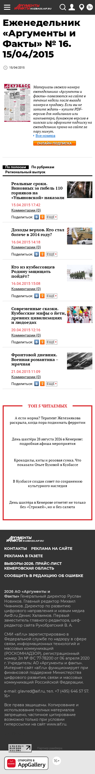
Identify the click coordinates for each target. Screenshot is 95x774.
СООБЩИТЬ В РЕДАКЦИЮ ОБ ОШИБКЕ (43, 575)
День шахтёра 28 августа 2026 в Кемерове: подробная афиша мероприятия (47, 441)
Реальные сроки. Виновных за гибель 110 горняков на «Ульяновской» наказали (37, 190)
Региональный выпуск (25, 172)
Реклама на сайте (51, 548)
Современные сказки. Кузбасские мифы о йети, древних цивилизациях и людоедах (38, 315)
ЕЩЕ (51, 217)
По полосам (15, 167)
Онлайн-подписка (54, 143)
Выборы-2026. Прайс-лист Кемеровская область (33, 566)
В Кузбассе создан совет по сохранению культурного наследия (47, 483)
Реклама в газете (23, 556)
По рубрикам (42, 167)
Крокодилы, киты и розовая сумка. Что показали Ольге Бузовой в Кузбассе (47, 462)
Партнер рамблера (49, 748)
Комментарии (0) (26, 210)
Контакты (15, 548)
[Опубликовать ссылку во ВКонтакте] (36, 217)
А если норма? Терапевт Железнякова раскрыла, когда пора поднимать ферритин (48, 420)
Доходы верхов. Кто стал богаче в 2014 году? (37, 232)
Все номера (45, 136)
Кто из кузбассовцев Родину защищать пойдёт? (33, 271)
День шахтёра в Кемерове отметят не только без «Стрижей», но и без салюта (47, 504)
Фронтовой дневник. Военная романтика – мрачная (34, 359)
